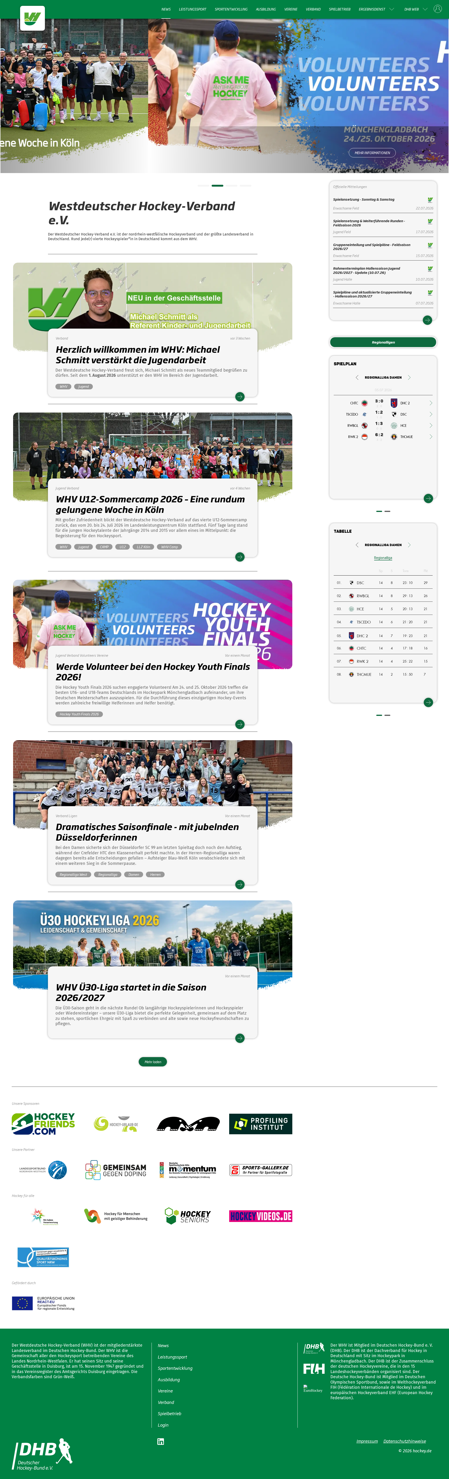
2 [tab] (214, 187)
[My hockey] (438, 9)
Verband (313, 9)
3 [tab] (228, 187)
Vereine (290, 9)
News (165, 9)
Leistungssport (192, 9)
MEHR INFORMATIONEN (224, 152)
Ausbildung (266, 9)
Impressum (367, 1441)
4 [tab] (242, 187)
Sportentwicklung (231, 9)
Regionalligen (383, 342)
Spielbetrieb (339, 9)
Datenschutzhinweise (404, 1441)
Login (163, 1424)
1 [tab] (200, 187)
